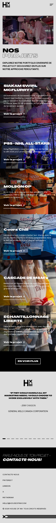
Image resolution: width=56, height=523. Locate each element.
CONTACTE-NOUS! (22, 460)
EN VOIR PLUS (28, 361)
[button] (4, 438)
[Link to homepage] (6, 4)
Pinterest (8, 480)
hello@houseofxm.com (14, 503)
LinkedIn (6, 486)
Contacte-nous (11, 475)
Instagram (8, 498)
